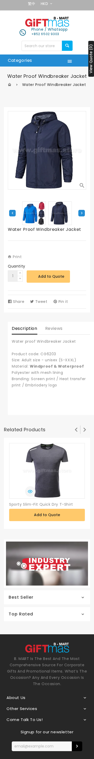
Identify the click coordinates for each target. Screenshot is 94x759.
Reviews (54, 328)
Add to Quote (51, 276)
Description (24, 328)
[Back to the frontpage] (10, 84)
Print (17, 256)
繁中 (32, 3)
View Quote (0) (90, 58)
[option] (60, 213)
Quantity (16, 266)
